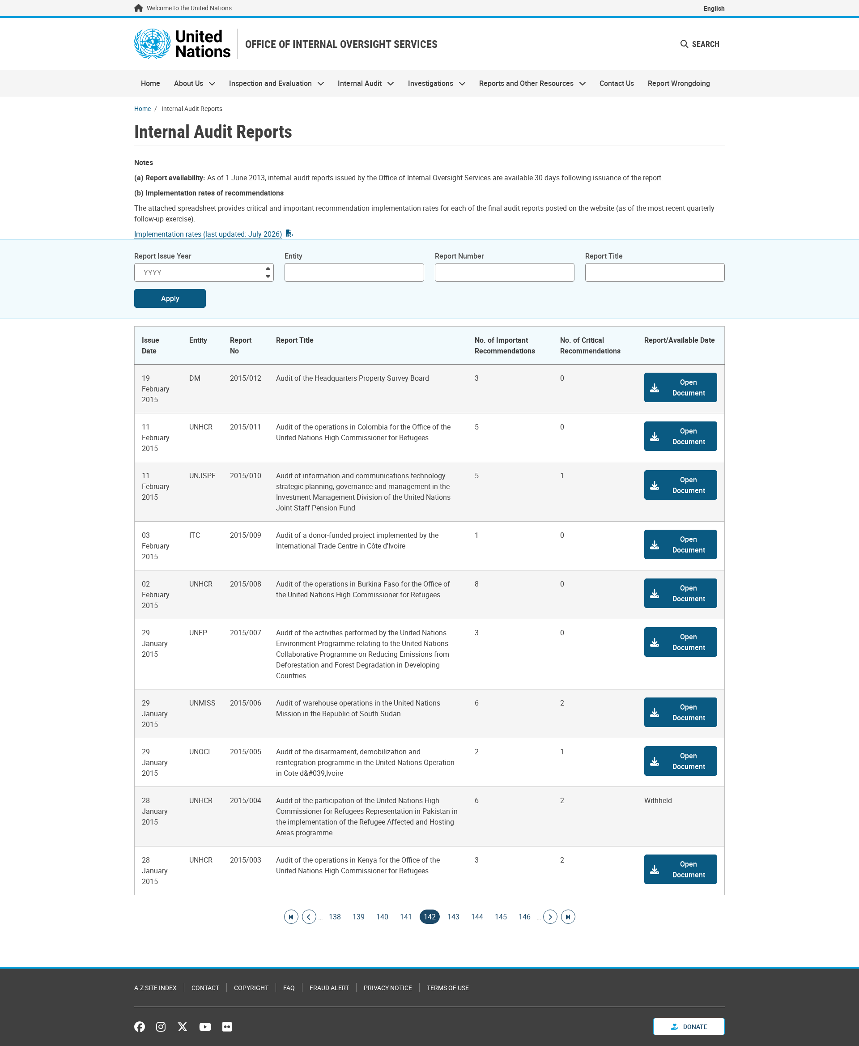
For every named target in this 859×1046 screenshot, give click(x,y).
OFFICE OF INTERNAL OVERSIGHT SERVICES (341, 44)
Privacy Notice (388, 987)
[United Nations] (182, 44)
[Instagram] (161, 1026)
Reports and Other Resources (523, 83)
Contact (205, 987)
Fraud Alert (329, 987)
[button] (680, 387)
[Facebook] (141, 1026)
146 (525, 917)
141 (406, 917)
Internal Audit (356, 83)
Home (150, 83)
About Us (185, 83)
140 (382, 917)
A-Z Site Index (155, 987)
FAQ (289, 987)
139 (359, 917)
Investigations (427, 83)
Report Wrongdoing (679, 83)
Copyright (251, 987)
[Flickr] (227, 1026)
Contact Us (617, 83)
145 (501, 917)
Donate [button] (694, 1026)
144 (477, 917)
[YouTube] (205, 1026)
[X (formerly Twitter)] (182, 1026)
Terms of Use (448, 987)
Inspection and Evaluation (267, 83)
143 (453, 917)
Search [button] (704, 43)
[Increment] (268, 267)
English (714, 8)
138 (335, 917)
